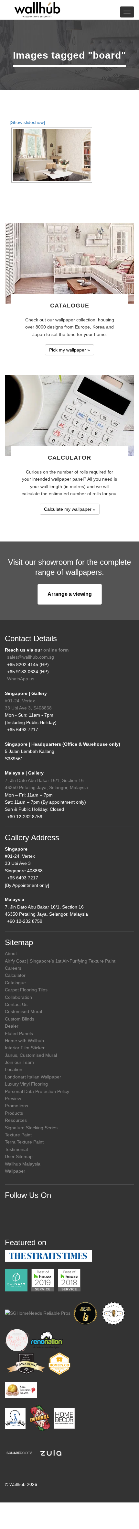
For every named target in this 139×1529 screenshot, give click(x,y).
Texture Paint (18, 1134)
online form (56, 650)
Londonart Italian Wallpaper (33, 1076)
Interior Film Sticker (25, 1047)
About (11, 953)
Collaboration (18, 997)
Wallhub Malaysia (22, 1163)
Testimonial (16, 1149)
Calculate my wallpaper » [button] (69, 509)
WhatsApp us (20, 678)
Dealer (11, 1026)
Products (14, 1113)
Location (13, 1069)
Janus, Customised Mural (31, 1055)
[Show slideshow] (27, 122)
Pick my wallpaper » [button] (69, 349)
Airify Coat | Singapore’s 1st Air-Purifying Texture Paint (60, 961)
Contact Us (16, 1004)
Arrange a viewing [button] (70, 594)
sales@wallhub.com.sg (30, 657)
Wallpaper (15, 1171)
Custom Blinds (19, 1018)
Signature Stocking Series (31, 1127)
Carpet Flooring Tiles (26, 989)
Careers (13, 968)
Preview (13, 1098)
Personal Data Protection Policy (37, 1091)
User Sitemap (19, 1156)
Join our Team (19, 1062)
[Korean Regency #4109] (52, 155)
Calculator (15, 975)
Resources (16, 1120)
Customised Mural (23, 1011)
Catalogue (15, 982)
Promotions (16, 1105)
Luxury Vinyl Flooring (26, 1084)
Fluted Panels (19, 1033)
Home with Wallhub (24, 1040)
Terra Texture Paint (24, 1141)
